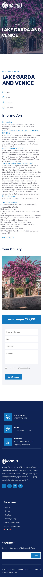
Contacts (8, 515)
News (7, 511)
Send (36, 555)
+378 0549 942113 (20, 418)
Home (7, 507)
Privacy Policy (10, 518)
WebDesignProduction (9, 572)
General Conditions (12, 522)
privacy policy (24, 368)
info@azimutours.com (22, 430)
